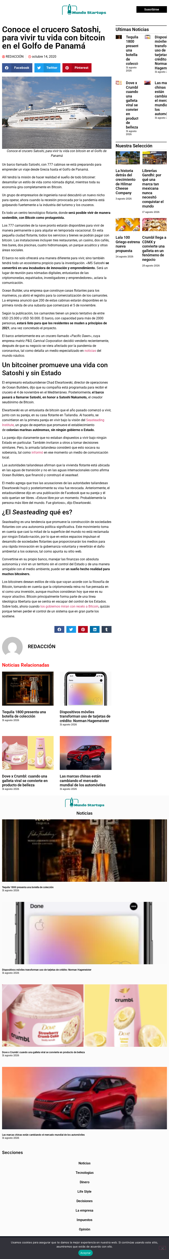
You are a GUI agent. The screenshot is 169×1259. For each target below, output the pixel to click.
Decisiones (84, 1201)
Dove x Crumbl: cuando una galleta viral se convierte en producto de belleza (25, 780)
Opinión (84, 1229)
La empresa (84, 1210)
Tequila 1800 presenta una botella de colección (24, 714)
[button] (17, 67)
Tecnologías (85, 1173)
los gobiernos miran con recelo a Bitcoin (69, 606)
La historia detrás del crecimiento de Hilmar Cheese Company (125, 182)
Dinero (84, 1182)
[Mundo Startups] (83, 9)
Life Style (84, 1192)
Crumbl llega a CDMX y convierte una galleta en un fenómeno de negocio (154, 248)
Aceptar (85, 1252)
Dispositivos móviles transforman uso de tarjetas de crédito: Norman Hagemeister (85, 716)
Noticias (84, 1163)
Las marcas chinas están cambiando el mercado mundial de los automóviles (83, 780)
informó (38, 452)
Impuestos (84, 1220)
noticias (90, 351)
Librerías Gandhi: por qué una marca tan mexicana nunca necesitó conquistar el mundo (153, 188)
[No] (162, 1248)
